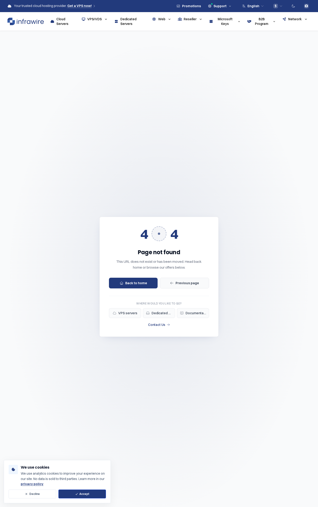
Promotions (191, 6)
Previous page (187, 283)
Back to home (136, 283)
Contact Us (156, 325)
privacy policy (32, 484)
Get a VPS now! (79, 6)
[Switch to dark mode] (293, 6)
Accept (84, 494)
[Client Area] (306, 6)
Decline (34, 494)
